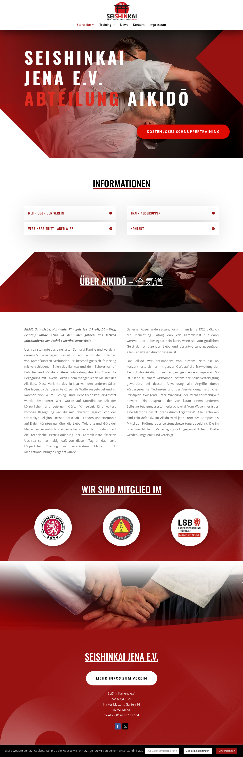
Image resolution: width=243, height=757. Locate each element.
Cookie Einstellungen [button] (197, 750)
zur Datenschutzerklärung (162, 750)
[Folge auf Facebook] (118, 726)
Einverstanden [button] (227, 750)
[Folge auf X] (125, 726)
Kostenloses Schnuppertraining (183, 131)
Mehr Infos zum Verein (121, 678)
